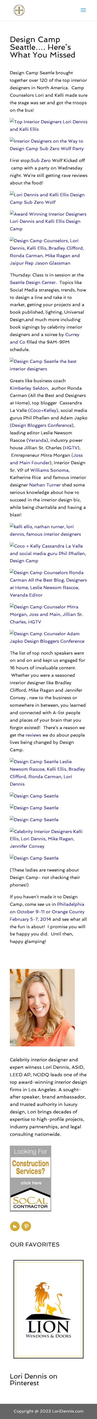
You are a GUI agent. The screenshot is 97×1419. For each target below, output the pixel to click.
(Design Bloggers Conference (41, 425)
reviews (34, 735)
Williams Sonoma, (50, 470)
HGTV (71, 447)
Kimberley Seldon (29, 388)
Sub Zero (41, 160)
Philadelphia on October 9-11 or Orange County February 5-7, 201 (47, 912)
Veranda (37, 440)
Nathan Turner (45, 484)
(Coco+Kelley (42, 410)
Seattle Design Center (33, 282)
